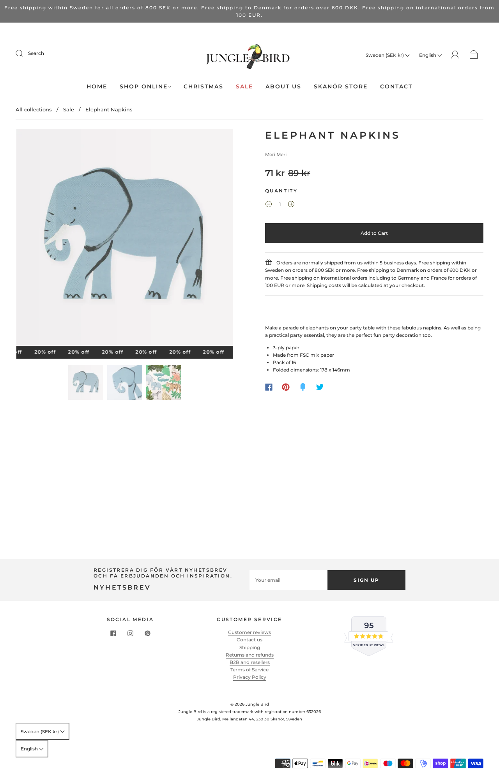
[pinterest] (147, 633)
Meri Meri (276, 154)
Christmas (203, 86)
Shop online (144, 86)
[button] (38, 239)
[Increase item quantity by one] (291, 205)
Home (97, 86)
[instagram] (130, 633)
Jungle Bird (257, 704)
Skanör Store (341, 86)
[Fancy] (302, 387)
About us (283, 86)
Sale (244, 86)
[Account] (455, 54)
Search (36, 53)
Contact (396, 86)
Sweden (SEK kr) (385, 55)
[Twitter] (320, 387)
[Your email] (288, 580)
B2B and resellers (250, 662)
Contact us (249, 640)
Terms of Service (249, 670)
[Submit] (24, 53)
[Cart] (473, 55)
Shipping (249, 647)
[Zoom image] (125, 239)
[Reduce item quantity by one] (268, 205)
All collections (34, 109)
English (428, 55)
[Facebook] (268, 387)
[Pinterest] (285, 387)
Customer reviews (249, 632)
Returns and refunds (250, 655)
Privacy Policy (249, 677)
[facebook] (113, 633)
